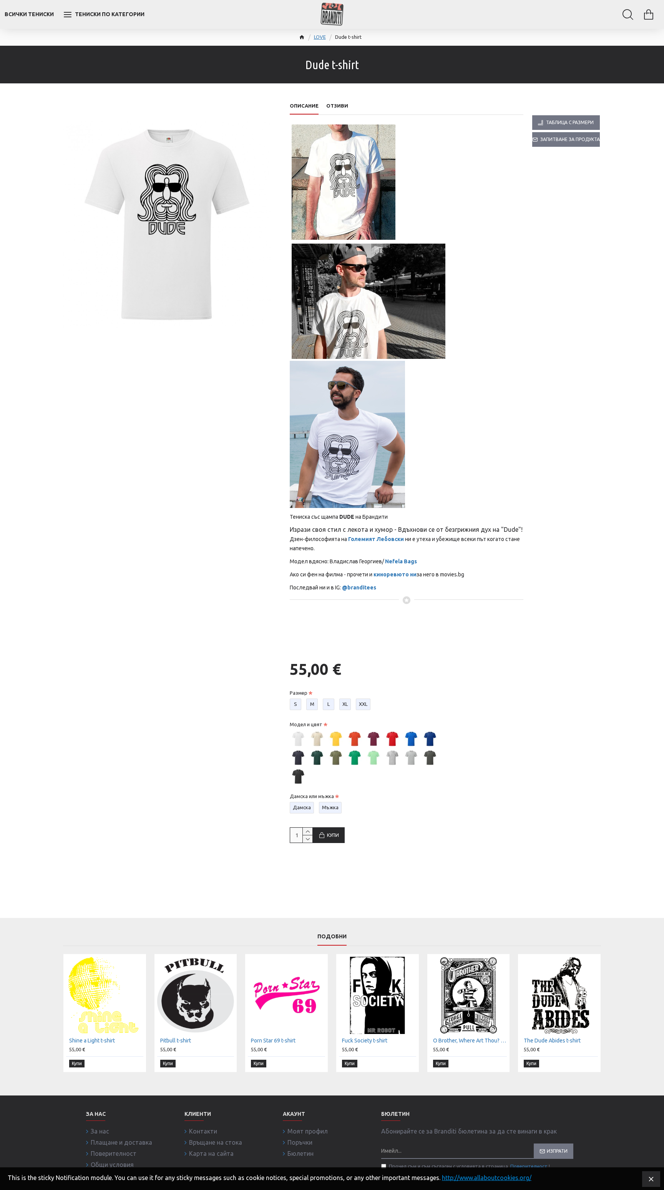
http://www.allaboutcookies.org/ (486, 1177)
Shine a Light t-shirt (92, 1040)
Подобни (332, 936)
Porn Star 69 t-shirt (273, 1040)
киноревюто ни (395, 574)
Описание (304, 105)
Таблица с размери (570, 122)
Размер (298, 692)
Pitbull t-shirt (175, 1040)
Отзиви (337, 105)
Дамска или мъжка (312, 796)
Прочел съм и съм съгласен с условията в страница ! (469, 1166)
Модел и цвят (306, 724)
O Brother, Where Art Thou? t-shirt (470, 1040)
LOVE (320, 37)
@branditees (359, 587)
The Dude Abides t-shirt (552, 1040)
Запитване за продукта (570, 139)
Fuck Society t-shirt (364, 1040)
